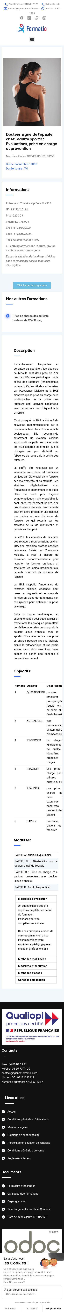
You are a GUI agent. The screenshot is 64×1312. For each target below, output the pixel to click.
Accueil (12, 1111)
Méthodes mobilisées (32, 959)
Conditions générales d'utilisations (28, 1119)
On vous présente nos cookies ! (20, 1294)
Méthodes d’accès (30, 973)
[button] (32, 39)
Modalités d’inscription (32, 966)
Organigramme (16, 1201)
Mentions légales (18, 1127)
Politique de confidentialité (24, 1135)
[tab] (36, 899)
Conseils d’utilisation (31, 979)
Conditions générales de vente (26, 1150)
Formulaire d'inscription (21, 1185)
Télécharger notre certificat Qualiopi (29, 1209)
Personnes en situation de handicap (29, 1142)
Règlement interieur (19, 1158)
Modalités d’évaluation (32, 898)
